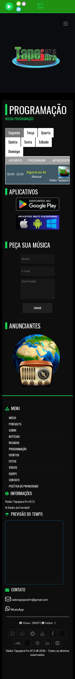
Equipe (13, 473)
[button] (65, 24)
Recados (14, 442)
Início (12, 417)
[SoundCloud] (17, 643)
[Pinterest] (37, 643)
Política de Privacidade (23, 486)
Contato (14, 480)
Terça (30, 132)
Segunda (14, 132)
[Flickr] (57, 643)
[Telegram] (32, 633)
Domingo (14, 151)
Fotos (12, 461)
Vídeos (13, 467)
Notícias (14, 436)
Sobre (12, 430)
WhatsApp (17, 609)
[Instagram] (12, 633)
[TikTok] (27, 643)
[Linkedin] (47, 643)
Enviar (37, 308)
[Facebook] (52, 633)
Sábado (44, 142)
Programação (17, 449)
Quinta (12, 142)
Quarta (45, 132)
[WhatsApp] (22, 633)
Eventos (14, 455)
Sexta (28, 142)
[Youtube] (42, 633)
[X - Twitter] (62, 633)
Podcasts (15, 424)
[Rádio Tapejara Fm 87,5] (36, 353)
